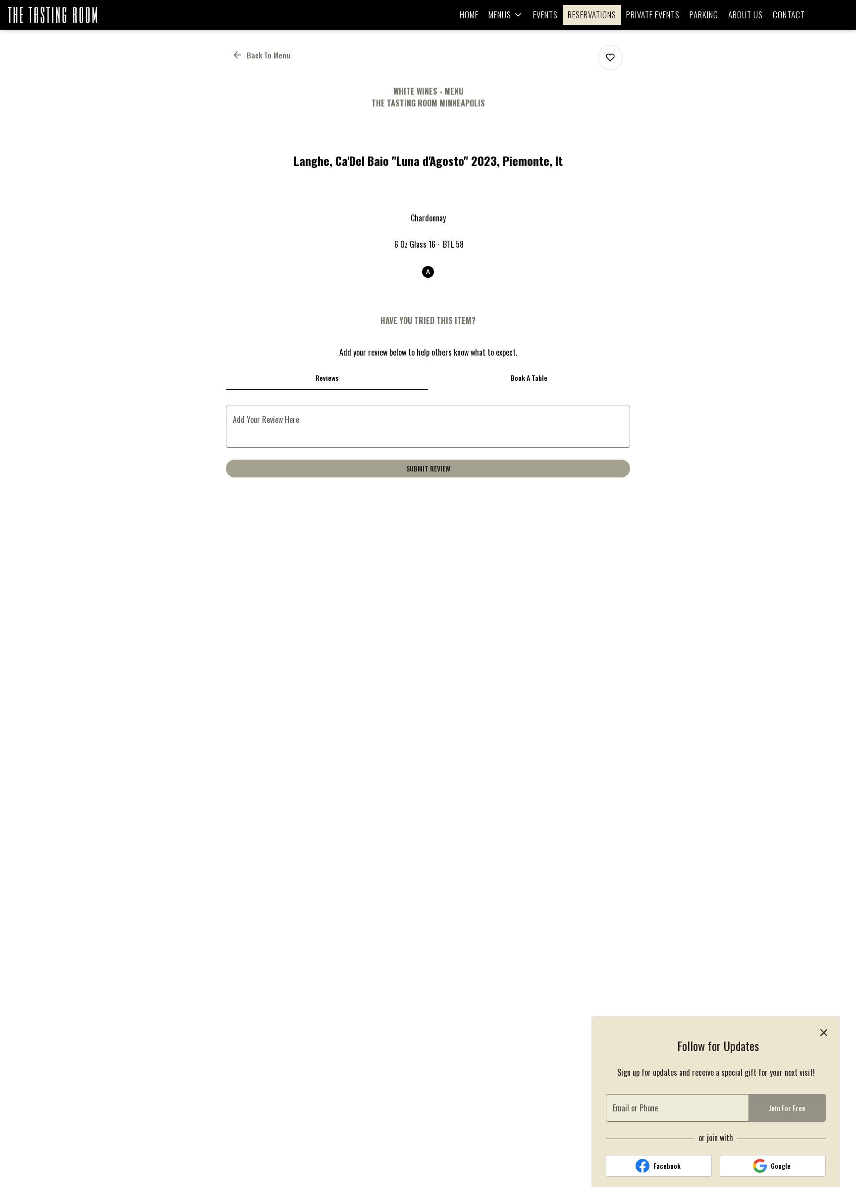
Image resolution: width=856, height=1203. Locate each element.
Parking (704, 14)
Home (469, 14)
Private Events (653, 14)
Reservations (592, 14)
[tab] (327, 378)
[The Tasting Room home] (52, 14)
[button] (505, 15)
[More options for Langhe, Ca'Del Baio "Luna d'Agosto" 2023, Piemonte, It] (610, 57)
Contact (789, 14)
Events (545, 14)
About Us (745, 14)
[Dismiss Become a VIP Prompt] (824, 1033)
